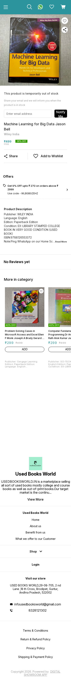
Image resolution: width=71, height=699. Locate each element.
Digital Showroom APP (42, 673)
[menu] (6, 7)
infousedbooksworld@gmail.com (37, 604)
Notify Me (60, 114)
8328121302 (38, 610)
